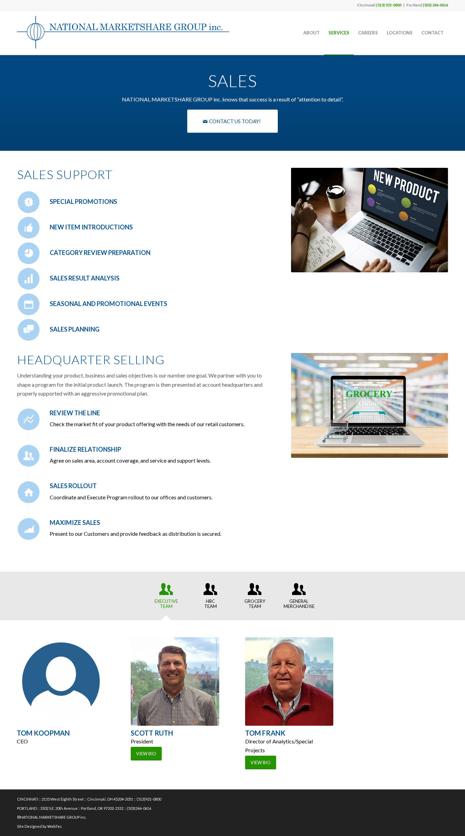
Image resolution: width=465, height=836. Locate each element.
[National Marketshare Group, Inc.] (123, 33)
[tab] (166, 598)
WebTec (54, 826)
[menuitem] (311, 33)
